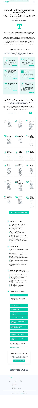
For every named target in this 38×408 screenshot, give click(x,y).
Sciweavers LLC (22, 393)
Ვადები (21, 391)
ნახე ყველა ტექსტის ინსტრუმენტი (20, 212)
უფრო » (27, 0)
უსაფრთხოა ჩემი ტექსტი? (19, 309)
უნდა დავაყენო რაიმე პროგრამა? (19, 317)
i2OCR (16, 0)
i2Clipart (20, 380)
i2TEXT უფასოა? (19, 295)
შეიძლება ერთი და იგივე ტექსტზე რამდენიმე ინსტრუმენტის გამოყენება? (19, 327)
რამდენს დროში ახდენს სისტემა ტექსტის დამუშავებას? (19, 339)
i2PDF (11, 0)
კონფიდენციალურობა (15, 391)
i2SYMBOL (23, 0)
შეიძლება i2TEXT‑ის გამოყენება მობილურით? (19, 313)
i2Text (9, 380)
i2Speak (10, 381)
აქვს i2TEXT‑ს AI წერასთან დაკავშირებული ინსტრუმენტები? (19, 322)
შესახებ (13, 385)
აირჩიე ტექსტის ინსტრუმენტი (19, 360)
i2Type (15, 381)
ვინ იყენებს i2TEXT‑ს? (19, 330)
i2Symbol (15, 380)
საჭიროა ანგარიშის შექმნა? (19, 305)
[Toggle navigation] (34, 2)
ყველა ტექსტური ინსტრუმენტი (16, 388)
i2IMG (14, 0)
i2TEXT (19, 0)
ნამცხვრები (24, 391)
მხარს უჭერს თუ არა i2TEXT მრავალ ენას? (19, 334)
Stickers (20, 381)
